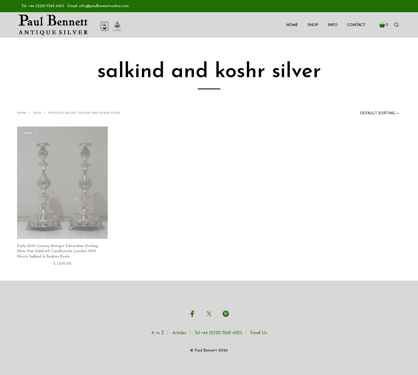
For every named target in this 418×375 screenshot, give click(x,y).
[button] (383, 25)
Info (333, 25)
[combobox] (374, 113)
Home (292, 25)
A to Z (157, 333)
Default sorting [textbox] (377, 113)
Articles (179, 333)
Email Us (258, 333)
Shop (313, 25)
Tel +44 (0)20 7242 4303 (218, 333)
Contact (356, 25)
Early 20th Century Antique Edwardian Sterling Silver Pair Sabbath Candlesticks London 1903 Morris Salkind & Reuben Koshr (57, 251)
